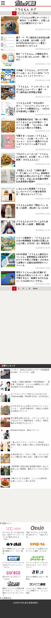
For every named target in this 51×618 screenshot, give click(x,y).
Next (35, 13)
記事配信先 (7, 598)
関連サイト (7, 523)
